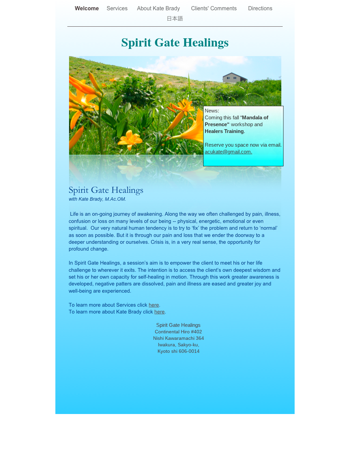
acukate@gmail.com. (228, 152)
